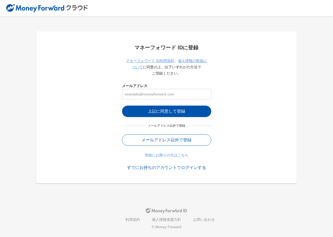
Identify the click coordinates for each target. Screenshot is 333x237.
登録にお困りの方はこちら (166, 155)
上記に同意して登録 (166, 111)
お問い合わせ (204, 219)
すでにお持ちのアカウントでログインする (166, 167)
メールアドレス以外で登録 (166, 140)
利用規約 (132, 219)
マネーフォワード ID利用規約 (150, 61)
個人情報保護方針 (166, 219)
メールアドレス (135, 86)
